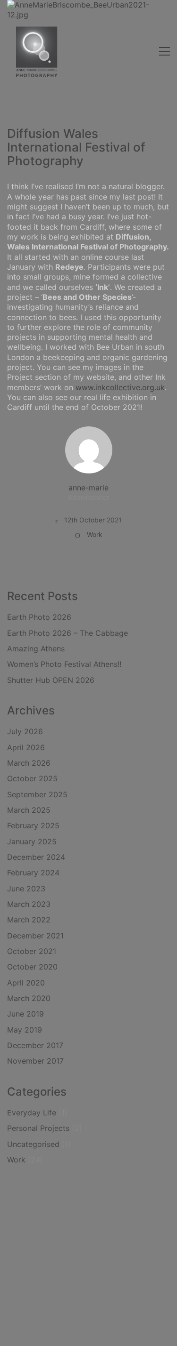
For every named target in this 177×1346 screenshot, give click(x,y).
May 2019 (24, 1029)
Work (94, 534)
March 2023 (29, 904)
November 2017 (35, 1061)
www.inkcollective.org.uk (120, 387)
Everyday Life (31, 1112)
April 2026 (26, 747)
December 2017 (35, 1045)
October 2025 (32, 778)
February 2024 (33, 872)
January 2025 (32, 841)
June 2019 (25, 1013)
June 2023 (26, 888)
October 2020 (32, 966)
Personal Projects (38, 1128)
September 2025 (37, 794)
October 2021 (31, 951)
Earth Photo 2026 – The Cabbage (67, 633)
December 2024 (36, 857)
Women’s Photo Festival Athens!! (64, 664)
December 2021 (35, 935)
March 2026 (29, 763)
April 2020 (26, 982)
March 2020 (29, 998)
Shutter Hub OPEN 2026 (50, 680)
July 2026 (25, 731)
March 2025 (29, 810)
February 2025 (33, 825)
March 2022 (29, 919)
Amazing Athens (36, 648)
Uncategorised (33, 1144)
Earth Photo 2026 (39, 617)
